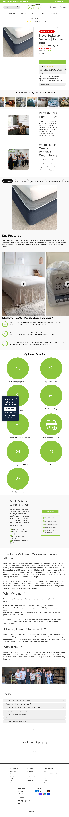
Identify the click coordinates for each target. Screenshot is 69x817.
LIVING (42, 13)
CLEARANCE (12, 13)
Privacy (46, 780)
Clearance (12, 783)
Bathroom (12, 776)
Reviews (29, 783)
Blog (28, 773)
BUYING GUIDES (54, 13)
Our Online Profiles (32, 776)
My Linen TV (30, 771)
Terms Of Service (49, 783)
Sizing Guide (30, 780)
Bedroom (12, 773)
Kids (11, 780)
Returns (46, 776)
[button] (39, 70)
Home (40, 27)
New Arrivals (13, 771)
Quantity (41, 54)
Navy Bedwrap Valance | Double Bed (53, 27)
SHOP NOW (10, 409)
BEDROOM (24, 13)
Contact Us (47, 778)
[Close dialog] (16, 398)
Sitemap (29, 778)
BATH (34, 13)
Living (11, 778)
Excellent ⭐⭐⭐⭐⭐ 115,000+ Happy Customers (34, 21)
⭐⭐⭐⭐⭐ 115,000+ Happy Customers (51, 46)
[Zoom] (18, 42)
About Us (46, 771)
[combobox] (11, 7)
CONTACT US (35, 18)
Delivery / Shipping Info (50, 773)
